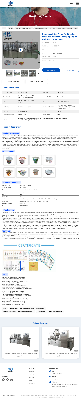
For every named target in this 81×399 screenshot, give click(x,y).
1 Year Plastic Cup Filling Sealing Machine (49, 311)
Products (10, 28)
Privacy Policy (5, 395)
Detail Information (13, 81)
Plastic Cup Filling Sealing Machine (23, 28)
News (30, 380)
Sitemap (12, 395)
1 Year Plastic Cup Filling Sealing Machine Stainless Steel (27, 308)
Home (4, 28)
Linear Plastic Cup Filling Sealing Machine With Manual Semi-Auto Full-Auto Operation (20, 354)
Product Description (37, 81)
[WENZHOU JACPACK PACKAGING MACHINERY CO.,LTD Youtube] (3, 380)
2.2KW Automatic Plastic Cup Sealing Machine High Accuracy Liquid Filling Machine (60, 354)
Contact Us (32, 383)
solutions (31, 377)
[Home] (10, 369)
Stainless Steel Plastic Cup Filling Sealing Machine (18, 311)
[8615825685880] (7, 380)
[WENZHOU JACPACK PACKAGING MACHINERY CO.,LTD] (10, 3)
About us (31, 371)
